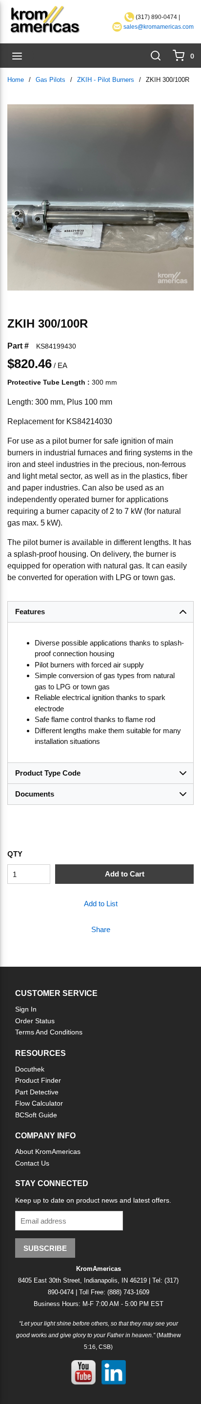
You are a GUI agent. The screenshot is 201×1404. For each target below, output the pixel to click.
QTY (14, 854)
